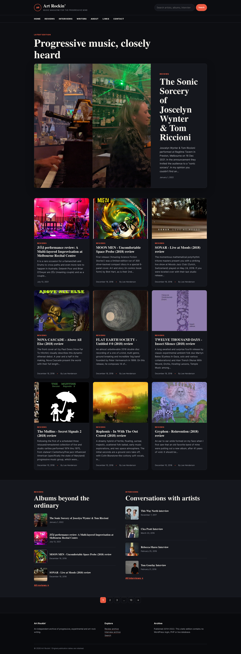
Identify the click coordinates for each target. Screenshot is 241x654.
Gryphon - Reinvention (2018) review (176, 433)
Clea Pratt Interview (152, 529)
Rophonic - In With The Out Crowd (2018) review (117, 433)
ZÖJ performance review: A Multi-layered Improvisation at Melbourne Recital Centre (59, 251)
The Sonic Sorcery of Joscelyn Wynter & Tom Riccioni (179, 109)
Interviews (66, 19)
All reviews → (41, 585)
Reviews (50, 19)
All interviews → (134, 578)
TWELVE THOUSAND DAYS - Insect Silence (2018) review (178, 341)
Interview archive (112, 632)
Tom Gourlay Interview (153, 565)
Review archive (112, 629)
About (95, 19)
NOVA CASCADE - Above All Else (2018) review (59, 341)
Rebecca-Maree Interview (154, 547)
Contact (118, 19)
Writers (82, 19)
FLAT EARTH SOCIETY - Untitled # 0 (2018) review (116, 341)
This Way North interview (155, 511)
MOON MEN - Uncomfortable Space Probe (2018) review (118, 249)
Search (201, 7)
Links (106, 19)
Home (37, 19)
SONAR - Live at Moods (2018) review (177, 249)
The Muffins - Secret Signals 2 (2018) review (59, 433)
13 (131, 600)
